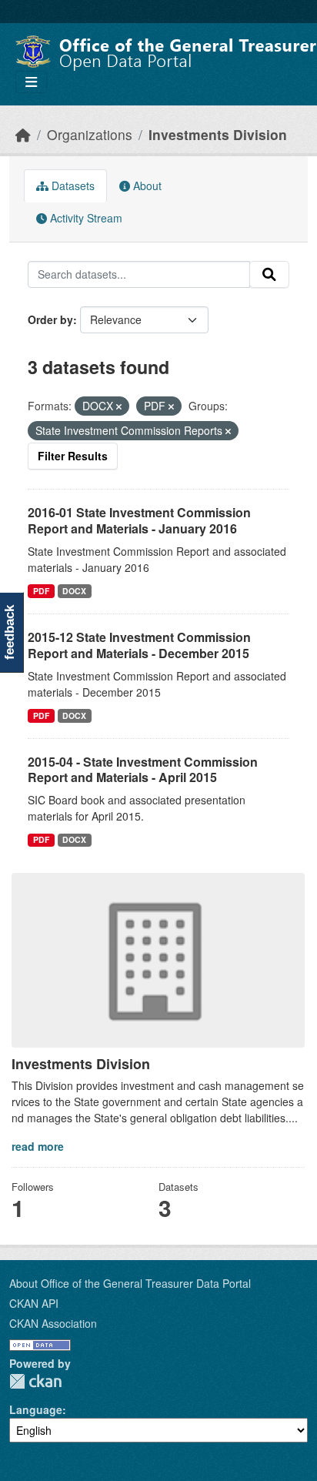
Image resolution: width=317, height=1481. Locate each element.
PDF (41, 591)
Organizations (89, 134)
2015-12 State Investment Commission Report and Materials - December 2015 (139, 645)
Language (35, 1409)
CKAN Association (53, 1323)
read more (38, 1146)
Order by (50, 319)
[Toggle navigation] (31, 82)
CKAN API (33, 1303)
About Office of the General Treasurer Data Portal (130, 1283)
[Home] (23, 134)
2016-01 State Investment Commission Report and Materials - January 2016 (139, 520)
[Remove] (119, 406)
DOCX (74, 591)
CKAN (35, 1381)
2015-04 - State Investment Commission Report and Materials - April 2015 (143, 770)
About (146, 185)
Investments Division (217, 134)
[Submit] (269, 275)
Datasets (71, 185)
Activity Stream (84, 218)
